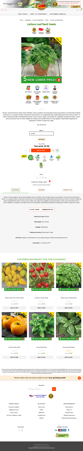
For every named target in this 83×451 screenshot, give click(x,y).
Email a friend (46, 178)
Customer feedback (14, 407)
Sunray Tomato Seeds (14, 347)
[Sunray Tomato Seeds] (14, 325)
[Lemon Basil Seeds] (41, 325)
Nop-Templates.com (45, 446)
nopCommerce (45, 444)
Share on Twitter (37, 178)
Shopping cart (41, 415)
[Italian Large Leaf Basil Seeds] (68, 275)
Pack (41, 130)
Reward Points (69, 412)
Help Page (22, 14)
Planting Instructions (69, 415)
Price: (40, 144)
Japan (45, 182)
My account (41, 407)
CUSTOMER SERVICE (58, 14)
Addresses (41, 412)
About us (69, 410)
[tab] (15, 190)
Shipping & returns (14, 410)
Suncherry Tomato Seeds (41, 298)
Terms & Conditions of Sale (13, 415)
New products (69, 407)
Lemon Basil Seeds (41, 347)
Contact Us (67, 190)
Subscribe (54, 389)
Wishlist (41, 418)
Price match (57, 150)
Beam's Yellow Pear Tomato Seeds (14, 298)
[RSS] (22, 430)
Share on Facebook (40, 178)
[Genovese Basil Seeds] (68, 325)
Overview (15, 190)
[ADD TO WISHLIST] (53, 150)
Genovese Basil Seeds (69, 347)
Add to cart (41, 150)
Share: (41, 174)
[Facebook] (19, 430)
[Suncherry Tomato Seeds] (41, 275)
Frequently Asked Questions (69, 418)
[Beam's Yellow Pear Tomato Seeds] (14, 275)
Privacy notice (14, 412)
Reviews (41, 190)
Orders (41, 410)
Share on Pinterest (43, 178)
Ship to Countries (38, 14)
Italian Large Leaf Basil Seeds (69, 298)
